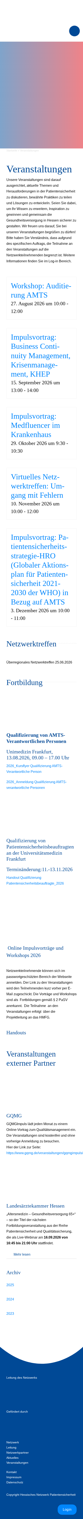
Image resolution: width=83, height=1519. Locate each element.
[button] (41, 1254)
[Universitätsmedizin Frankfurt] (27, 1385)
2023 (10, 1313)
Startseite (11, 150)
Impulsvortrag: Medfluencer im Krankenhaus (35, 425)
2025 (10, 1285)
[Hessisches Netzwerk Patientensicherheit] (41, 6)
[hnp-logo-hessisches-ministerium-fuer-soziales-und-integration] (27, 1419)
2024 (10, 1299)
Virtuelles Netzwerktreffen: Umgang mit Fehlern (37, 486)
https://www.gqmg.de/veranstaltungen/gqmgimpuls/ (44, 1153)
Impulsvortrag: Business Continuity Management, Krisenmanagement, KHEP (40, 355)
